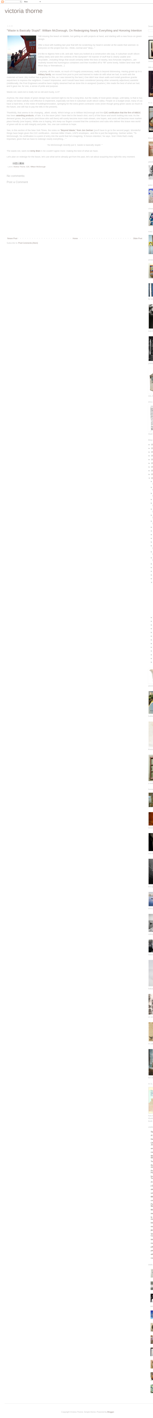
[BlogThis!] (16, 163)
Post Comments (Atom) (28, 243)
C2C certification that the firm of (122, 112)
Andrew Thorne (19, 167)
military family (44, 74)
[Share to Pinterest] (23, 163)
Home (75, 238)
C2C (28, 167)
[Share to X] (18, 163)
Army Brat (35, 151)
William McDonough (38, 167)
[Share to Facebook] (20, 163)
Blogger (110, 1412)
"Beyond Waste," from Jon (76, 130)
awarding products (25, 115)
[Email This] (14, 163)
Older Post (137, 238)
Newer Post (12, 238)
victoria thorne (24, 11)
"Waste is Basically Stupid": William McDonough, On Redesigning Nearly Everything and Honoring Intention (74, 30)
